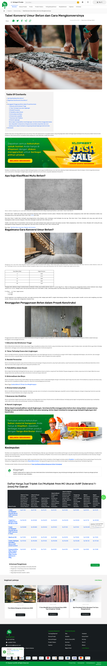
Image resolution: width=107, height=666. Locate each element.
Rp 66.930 (65, 549)
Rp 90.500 (65, 510)
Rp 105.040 (86, 527)
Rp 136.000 (65, 541)
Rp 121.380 (54, 537)
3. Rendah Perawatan (14, 110)
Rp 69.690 (23, 549)
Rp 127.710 (86, 520)
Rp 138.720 (86, 541)
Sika (66, 633)
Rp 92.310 (53, 510)
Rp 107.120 (65, 527)
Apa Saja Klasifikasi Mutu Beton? (16, 98)
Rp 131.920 (23, 541)
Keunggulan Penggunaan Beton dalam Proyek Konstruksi (22, 104)
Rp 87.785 (23, 510)
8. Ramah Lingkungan (14, 120)
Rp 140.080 (34, 541)
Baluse (83, 645)
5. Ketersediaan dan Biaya (15, 114)
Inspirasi (10, 10)
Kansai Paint (85, 636)
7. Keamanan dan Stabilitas (16, 118)
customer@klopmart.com (14, 645)
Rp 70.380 (95, 549)
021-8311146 (11, 639)
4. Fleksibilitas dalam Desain (16, 112)
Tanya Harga (95, 565)
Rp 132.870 (44, 520)
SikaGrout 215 (12, 537)
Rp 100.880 (23, 527)
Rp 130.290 (23, 520)
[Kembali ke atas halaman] (100, 561)
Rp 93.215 (43, 510)
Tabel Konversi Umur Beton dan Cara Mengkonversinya (37, 10)
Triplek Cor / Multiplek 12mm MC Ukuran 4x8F (13, 522)
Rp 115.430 (44, 537)
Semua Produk (52, 636)
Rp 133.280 (76, 541)
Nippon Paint (68, 648)
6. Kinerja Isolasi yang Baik (15, 116)
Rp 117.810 (23, 537)
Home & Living (17, 10)
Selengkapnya (20, 614)
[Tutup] (10, 649)
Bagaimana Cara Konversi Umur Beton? (17, 100)
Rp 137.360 (96, 541)
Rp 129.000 (34, 520)
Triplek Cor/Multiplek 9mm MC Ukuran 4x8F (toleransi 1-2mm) (12, 513)
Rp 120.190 (34, 537)
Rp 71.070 (33, 549)
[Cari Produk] (78, 2)
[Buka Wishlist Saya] (88, 2)
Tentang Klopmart (52, 633)
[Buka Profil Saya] (83, 2)
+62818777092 (12, 642)
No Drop (84, 639)
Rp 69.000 (54, 549)
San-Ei (83, 642)
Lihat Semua (98, 580)
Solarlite (67, 636)
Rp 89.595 (86, 510)
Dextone (67, 642)
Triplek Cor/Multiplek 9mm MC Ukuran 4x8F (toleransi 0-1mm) (12, 530)
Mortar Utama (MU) (70, 639)
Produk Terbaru (52, 642)
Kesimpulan (10, 128)
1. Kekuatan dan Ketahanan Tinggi (17, 106)
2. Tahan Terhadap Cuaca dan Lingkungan (19, 108)
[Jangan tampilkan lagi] (8, 649)
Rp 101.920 (54, 527)
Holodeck (84, 633)
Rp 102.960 (44, 527)
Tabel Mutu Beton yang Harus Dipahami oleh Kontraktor (23, 227)
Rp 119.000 (76, 537)
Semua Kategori (52, 639)
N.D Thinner (68, 645)
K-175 (32, 215)
